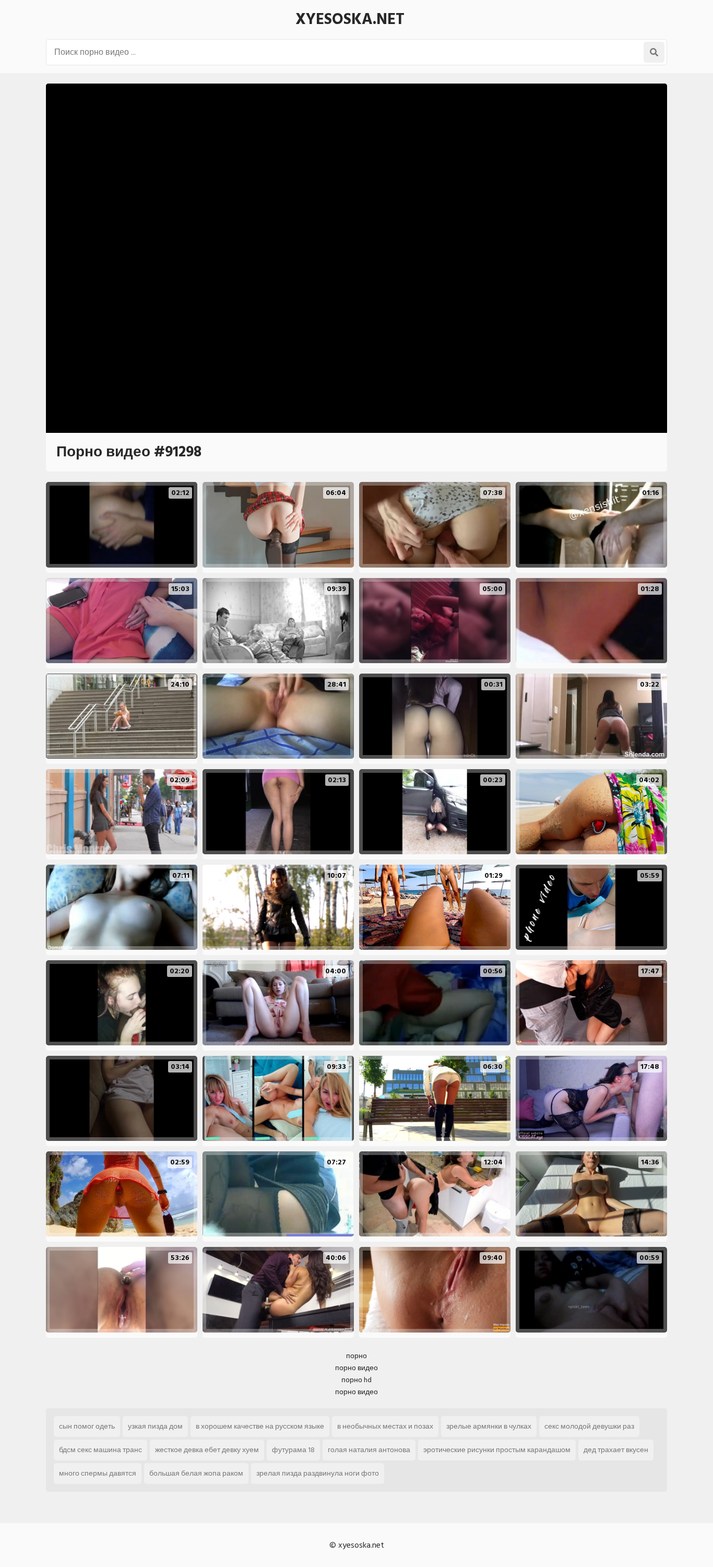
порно (356, 1356)
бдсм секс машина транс (100, 1450)
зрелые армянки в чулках (488, 1426)
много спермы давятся (97, 1473)
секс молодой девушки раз (589, 1426)
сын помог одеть (87, 1426)
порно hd (356, 1380)
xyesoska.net (350, 19)
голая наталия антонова (369, 1450)
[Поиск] (654, 52)
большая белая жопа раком (196, 1473)
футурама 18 (293, 1450)
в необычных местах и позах (385, 1426)
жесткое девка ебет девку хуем (207, 1450)
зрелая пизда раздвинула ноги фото (317, 1473)
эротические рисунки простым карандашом (497, 1450)
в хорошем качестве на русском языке (260, 1426)
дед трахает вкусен (616, 1450)
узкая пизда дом (155, 1426)
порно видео (356, 1368)
